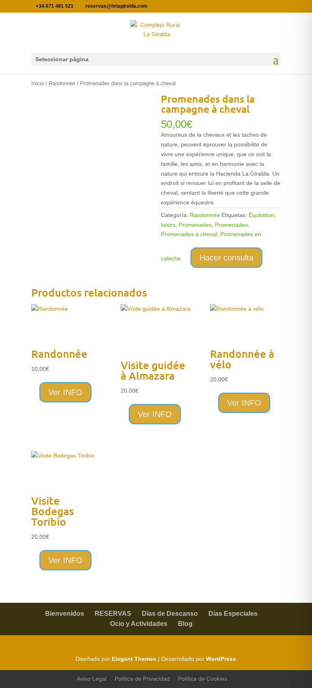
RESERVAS (113, 613)
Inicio (37, 83)
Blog (185, 623)
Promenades (195, 224)
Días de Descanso (170, 613)
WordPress (221, 659)
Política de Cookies (202, 678)
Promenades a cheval (189, 234)
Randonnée (62, 83)
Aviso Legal (91, 678)
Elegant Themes (134, 659)
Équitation (261, 215)
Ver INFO (65, 392)
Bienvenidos (64, 613)
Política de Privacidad (142, 678)
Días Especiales (233, 613)
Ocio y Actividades (138, 623)
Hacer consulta (226, 257)
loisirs (168, 224)
